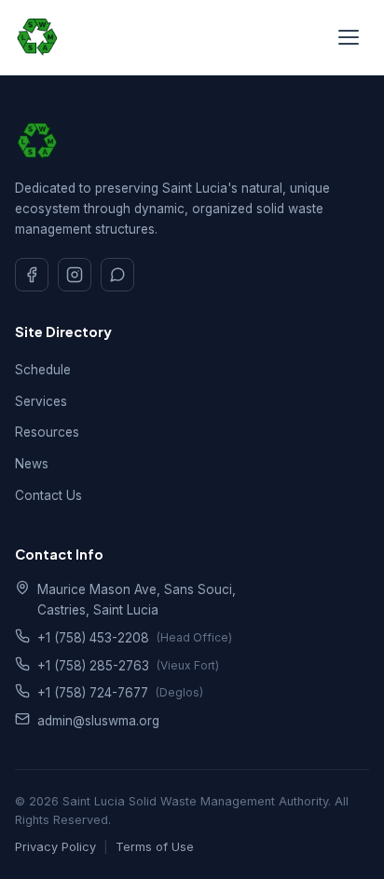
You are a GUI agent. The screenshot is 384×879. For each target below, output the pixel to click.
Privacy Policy (55, 847)
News (31, 463)
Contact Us (48, 495)
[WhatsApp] (117, 274)
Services (41, 401)
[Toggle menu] (348, 37)
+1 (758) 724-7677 (92, 692)
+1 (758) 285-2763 (93, 665)
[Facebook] (31, 274)
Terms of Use (155, 847)
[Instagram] (74, 274)
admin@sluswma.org (98, 720)
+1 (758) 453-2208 (93, 637)
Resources (47, 432)
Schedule (43, 369)
